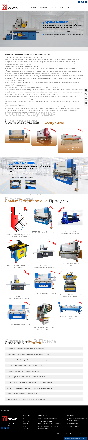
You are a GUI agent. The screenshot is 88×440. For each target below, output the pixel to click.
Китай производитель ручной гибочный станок (24, 365)
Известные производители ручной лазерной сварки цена (28, 354)
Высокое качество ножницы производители (23, 371)
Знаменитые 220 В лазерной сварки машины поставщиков (28, 360)
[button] (80, 140)
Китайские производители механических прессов (25, 348)
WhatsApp (6, 410)
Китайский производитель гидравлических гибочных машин (29, 382)
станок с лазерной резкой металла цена (22, 393)
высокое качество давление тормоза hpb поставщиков (27, 399)
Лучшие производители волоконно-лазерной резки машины (29, 388)
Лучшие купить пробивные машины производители (26, 377)
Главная (2, 49)
